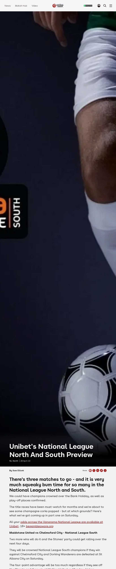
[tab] (99, 5)
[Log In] (99, 6)
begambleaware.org (39, 526)
